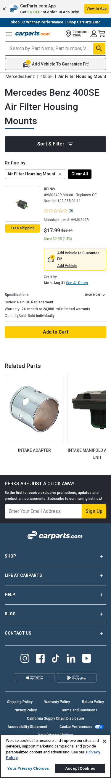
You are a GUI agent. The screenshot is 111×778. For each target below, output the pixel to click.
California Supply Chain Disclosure (55, 718)
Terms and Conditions (79, 710)
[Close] (104, 741)
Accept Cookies (80, 768)
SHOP (10, 556)
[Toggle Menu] (9, 34)
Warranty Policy (57, 702)
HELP (10, 594)
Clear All (79, 174)
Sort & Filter (51, 144)
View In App (96, 9)
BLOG (10, 613)
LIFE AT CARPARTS (23, 575)
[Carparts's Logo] (33, 33)
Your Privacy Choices (28, 768)
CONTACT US (18, 633)
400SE (47, 76)
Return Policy (93, 702)
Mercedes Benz (20, 76)
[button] (55, 9)
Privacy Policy (25, 710)
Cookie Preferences (75, 727)
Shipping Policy (20, 702)
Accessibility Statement (27, 727)
